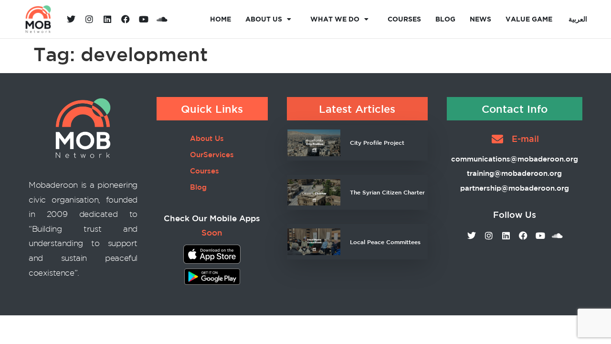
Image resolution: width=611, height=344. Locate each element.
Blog (445, 19)
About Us (263, 19)
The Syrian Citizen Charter (387, 192)
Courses (404, 19)
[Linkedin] (107, 19)
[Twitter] (71, 19)
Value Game (529, 19)
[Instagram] (89, 19)
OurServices (212, 154)
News (480, 19)
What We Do (334, 19)
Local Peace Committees (385, 241)
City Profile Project (377, 142)
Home (220, 19)
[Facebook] (125, 19)
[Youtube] (143, 19)
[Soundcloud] (162, 19)
